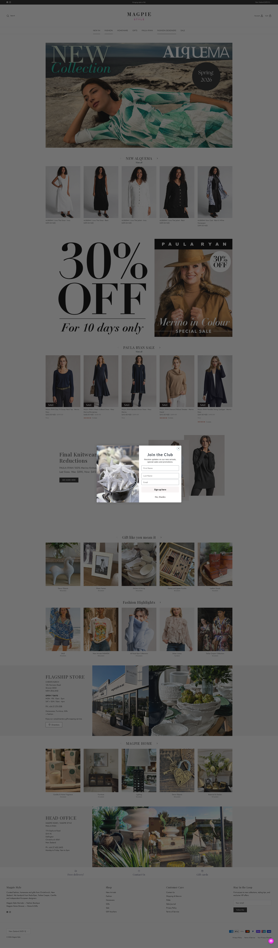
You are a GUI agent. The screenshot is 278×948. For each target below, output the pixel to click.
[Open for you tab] (271, 941)
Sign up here (160, 489)
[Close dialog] (178, 448)
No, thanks (160, 497)
